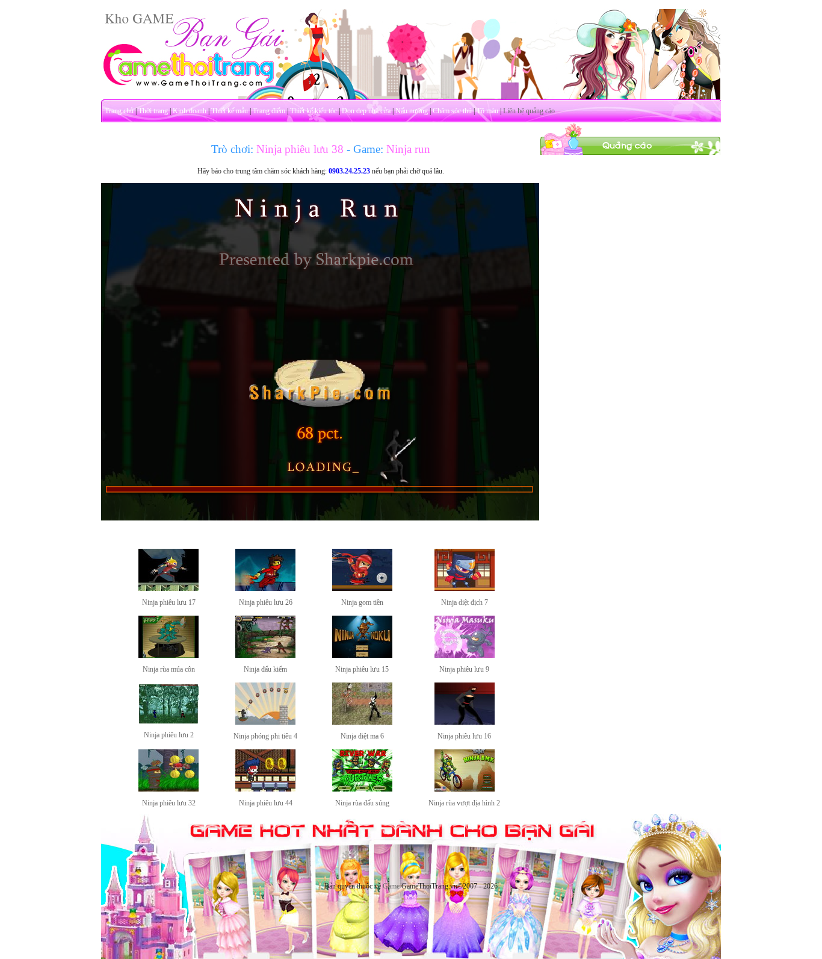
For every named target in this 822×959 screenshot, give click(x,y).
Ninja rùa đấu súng (362, 803)
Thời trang (153, 111)
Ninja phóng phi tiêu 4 (265, 736)
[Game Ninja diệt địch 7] (464, 588)
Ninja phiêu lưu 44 (265, 803)
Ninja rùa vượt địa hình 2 (464, 803)
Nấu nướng (411, 111)
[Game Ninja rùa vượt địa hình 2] (464, 789)
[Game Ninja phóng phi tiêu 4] (265, 722)
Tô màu (487, 111)
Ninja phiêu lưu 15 (362, 669)
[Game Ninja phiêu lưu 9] (464, 655)
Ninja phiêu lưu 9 (464, 669)
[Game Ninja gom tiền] (362, 588)
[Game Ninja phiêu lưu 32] (168, 789)
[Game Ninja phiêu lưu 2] (168, 721)
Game (391, 886)
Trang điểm (269, 111)
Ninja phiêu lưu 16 (464, 736)
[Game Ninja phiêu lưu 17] (168, 588)
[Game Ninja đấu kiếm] (265, 655)
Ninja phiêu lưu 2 (169, 735)
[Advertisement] (630, 336)
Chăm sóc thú (452, 111)
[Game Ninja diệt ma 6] (362, 722)
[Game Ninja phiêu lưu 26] (265, 588)
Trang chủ (119, 111)
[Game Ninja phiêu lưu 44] (265, 789)
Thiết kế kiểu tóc (313, 111)
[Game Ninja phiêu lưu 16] (464, 722)
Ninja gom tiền (362, 602)
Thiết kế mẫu (229, 111)
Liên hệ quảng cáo (529, 111)
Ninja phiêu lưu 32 (169, 803)
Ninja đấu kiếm (265, 669)
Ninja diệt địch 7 (464, 602)
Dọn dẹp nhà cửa (366, 111)
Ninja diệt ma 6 (362, 736)
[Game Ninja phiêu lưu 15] (362, 655)
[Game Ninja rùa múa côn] (168, 655)
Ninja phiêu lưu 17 (169, 602)
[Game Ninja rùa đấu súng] (362, 789)
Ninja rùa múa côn (169, 669)
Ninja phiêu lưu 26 (265, 602)
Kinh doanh (189, 111)
